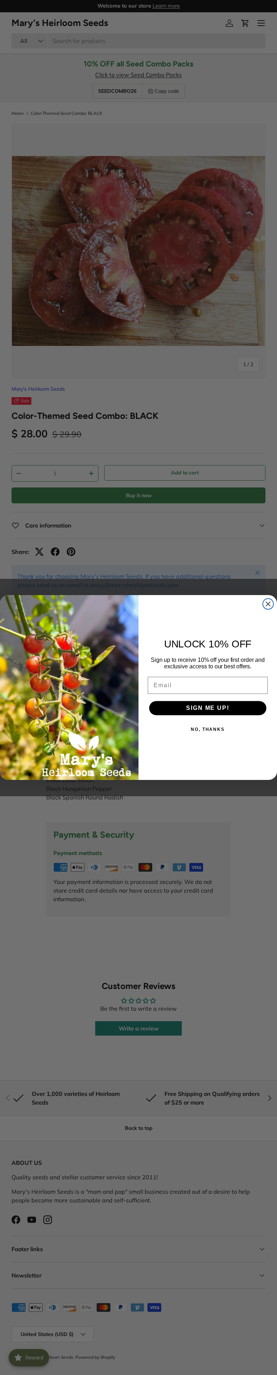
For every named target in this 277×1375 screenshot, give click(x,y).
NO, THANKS (208, 729)
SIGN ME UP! (207, 708)
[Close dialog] (268, 604)
